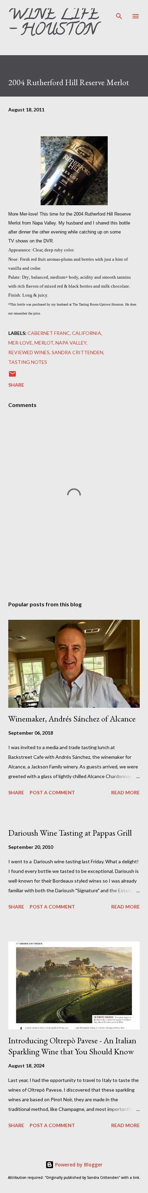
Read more (125, 792)
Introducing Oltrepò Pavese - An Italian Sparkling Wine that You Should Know (72, 1046)
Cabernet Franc (49, 333)
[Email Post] (12, 376)
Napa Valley (70, 343)
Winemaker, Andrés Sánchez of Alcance (72, 718)
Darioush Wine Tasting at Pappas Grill (70, 832)
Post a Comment (52, 792)
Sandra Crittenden (77, 352)
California (86, 333)
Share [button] (16, 385)
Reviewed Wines (29, 352)
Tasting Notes (27, 362)
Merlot (43, 343)
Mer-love (20, 343)
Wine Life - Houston (53, 23)
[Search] (119, 12)
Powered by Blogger (78, 1164)
